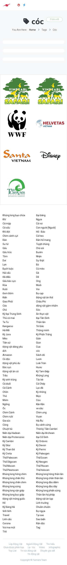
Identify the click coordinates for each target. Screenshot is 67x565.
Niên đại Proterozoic (13, 437)
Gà (37, 272)
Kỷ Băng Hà (9, 507)
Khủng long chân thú (14, 478)
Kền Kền (40, 404)
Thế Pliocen (42, 466)
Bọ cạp (39, 293)
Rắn (5, 240)
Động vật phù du (11, 363)
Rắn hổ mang (43, 240)
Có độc (6, 359)
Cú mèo (40, 268)
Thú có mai (9, 318)
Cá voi (39, 223)
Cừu (38, 400)
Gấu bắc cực (9, 281)
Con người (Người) (46, 227)
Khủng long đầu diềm (47, 482)
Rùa (5, 285)
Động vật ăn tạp (44, 498)
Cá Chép (40, 383)
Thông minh (42, 330)
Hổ (4, 502)
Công (5, 424)
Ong (38, 281)
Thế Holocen (42, 470)
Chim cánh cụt (10, 235)
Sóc (38, 309)
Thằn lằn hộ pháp (45, 494)
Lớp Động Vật (15, 544)
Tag (38, 527)
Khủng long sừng (12, 486)
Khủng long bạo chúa (14, 215)
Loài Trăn (41, 363)
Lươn (39, 359)
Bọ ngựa (40, 511)
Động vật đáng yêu (13, 346)
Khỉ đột (6, 231)
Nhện (39, 256)
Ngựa (39, 219)
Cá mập (7, 223)
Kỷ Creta (7, 453)
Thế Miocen (9, 466)
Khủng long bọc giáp (13, 494)
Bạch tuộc (8, 268)
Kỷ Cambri (8, 441)
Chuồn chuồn (43, 507)
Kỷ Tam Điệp (42, 371)
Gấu (5, 248)
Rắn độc (40, 523)
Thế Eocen (41, 457)
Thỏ (5, 396)
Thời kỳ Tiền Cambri (46, 429)
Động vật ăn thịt (44, 297)
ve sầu (39, 408)
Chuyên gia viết (47, 550)
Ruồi (5, 289)
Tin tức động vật (28, 550)
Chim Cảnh (8, 412)
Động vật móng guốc (14, 498)
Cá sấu (6, 227)
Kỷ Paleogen (42, 453)
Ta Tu (6, 322)
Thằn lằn (41, 322)
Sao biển (40, 519)
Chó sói (40, 248)
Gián (38, 338)
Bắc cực (7, 367)
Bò (37, 264)
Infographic (54, 547)
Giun (38, 342)
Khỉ (4, 219)
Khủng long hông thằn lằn (49, 474)
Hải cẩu (6, 272)
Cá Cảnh (7, 387)
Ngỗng (6, 404)
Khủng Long (42, 375)
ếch (4, 351)
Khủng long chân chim (14, 482)
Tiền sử (6, 342)
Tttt (5, 531)
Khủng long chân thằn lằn (49, 478)
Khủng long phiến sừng (48, 490)
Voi (38, 289)
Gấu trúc (7, 252)
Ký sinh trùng (9, 379)
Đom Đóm (8, 293)
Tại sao (40, 515)
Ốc (4, 408)
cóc (38, 351)
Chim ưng (41, 412)
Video (42, 547)
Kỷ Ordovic (41, 441)
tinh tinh (7, 511)
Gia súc (6, 420)
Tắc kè (39, 379)
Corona (6, 523)
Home (32, 29)
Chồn (5, 392)
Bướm (39, 252)
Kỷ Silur (6, 445)
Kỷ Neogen (42, 461)
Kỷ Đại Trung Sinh (12, 314)
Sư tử (6, 244)
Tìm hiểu (50, 544)
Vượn (39, 416)
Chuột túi (7, 429)
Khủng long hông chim (14, 474)
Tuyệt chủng (42, 244)
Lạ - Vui (31, 547)
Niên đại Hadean (11, 433)
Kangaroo (8, 326)
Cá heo (40, 235)
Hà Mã (6, 330)
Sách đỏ (40, 355)
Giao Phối (8, 301)
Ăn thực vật (42, 314)
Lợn (5, 264)
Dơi (4, 260)
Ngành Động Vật (34, 544)
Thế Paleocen (10, 457)
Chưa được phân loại (13, 547)
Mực (38, 396)
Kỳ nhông (41, 392)
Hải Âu (39, 420)
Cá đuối (7, 383)
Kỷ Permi (41, 449)
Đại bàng (41, 215)
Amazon (7, 355)
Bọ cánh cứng (43, 424)
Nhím (5, 400)
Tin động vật (33, 554)
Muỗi (38, 285)
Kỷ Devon (41, 445)
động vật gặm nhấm (47, 305)
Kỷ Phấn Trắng (44, 334)
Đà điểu (6, 277)
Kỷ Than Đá (9, 449)
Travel (6, 515)
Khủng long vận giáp (13, 490)
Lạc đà (39, 387)
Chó (5, 309)
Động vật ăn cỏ (11, 371)
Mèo (5, 338)
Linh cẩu (7, 519)
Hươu (39, 367)
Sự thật (40, 260)
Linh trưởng (42, 502)
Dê (37, 277)
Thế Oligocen (10, 461)
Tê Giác (40, 326)
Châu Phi (41, 301)
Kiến (5, 297)
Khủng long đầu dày (46, 486)
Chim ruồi (8, 416)
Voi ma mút (9, 527)
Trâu (5, 375)
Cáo (5, 305)
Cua (38, 346)
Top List (12, 550)
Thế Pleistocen (11, 470)
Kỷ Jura (7, 334)
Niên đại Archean (45, 433)
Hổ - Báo (40, 231)
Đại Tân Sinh (42, 318)
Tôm (5, 256)
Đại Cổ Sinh (42, 437)
